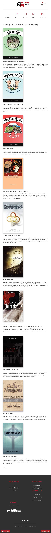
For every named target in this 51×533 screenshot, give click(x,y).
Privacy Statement (14, 488)
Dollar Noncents (8, 414)
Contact (14, 490)
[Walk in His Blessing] (13, 130)
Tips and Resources (37, 485)
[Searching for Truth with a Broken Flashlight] (13, 173)
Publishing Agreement (14, 487)
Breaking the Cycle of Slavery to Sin (13, 104)
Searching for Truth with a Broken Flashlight (16, 191)
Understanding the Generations (12, 235)
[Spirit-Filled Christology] (13, 438)
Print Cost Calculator (37, 488)
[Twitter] (25, 520)
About (14, 485)
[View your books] (42, 7)
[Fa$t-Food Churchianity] (13, 306)
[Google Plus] (27, 520)
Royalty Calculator (37, 487)
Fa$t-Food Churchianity (10, 324)
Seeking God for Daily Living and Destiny (14, 61)
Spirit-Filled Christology (10, 456)
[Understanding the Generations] (13, 217)
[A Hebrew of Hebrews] (13, 261)
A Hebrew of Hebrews (8, 279)
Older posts (5, 468)
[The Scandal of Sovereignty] (13, 351)
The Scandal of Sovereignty (10, 369)
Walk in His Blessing (8, 148)
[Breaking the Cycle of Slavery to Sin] (13, 86)
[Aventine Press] (23, 4)
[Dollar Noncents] (13, 395)
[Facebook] (22, 520)
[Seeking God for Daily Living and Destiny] (13, 43)
